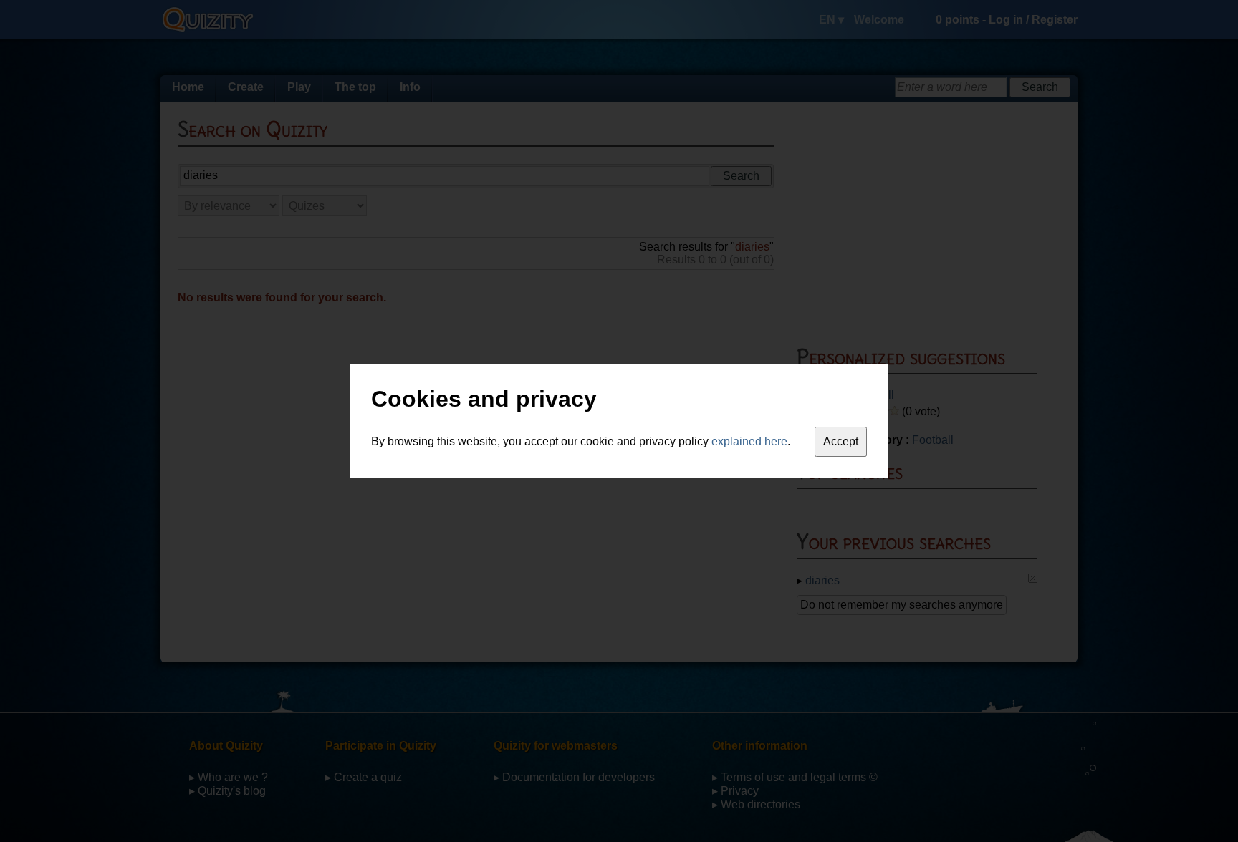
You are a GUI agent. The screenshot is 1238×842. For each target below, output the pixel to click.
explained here (749, 441)
